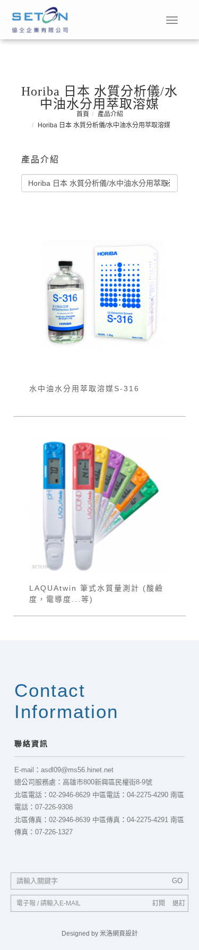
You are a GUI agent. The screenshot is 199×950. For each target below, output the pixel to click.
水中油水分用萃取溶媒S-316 (84, 388)
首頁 (82, 114)
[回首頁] (40, 19)
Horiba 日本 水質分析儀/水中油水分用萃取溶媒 (104, 125)
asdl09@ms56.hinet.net (77, 770)
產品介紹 (110, 114)
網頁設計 (125, 933)
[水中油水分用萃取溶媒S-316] (99, 294)
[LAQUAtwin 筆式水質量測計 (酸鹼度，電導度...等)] (99, 505)
